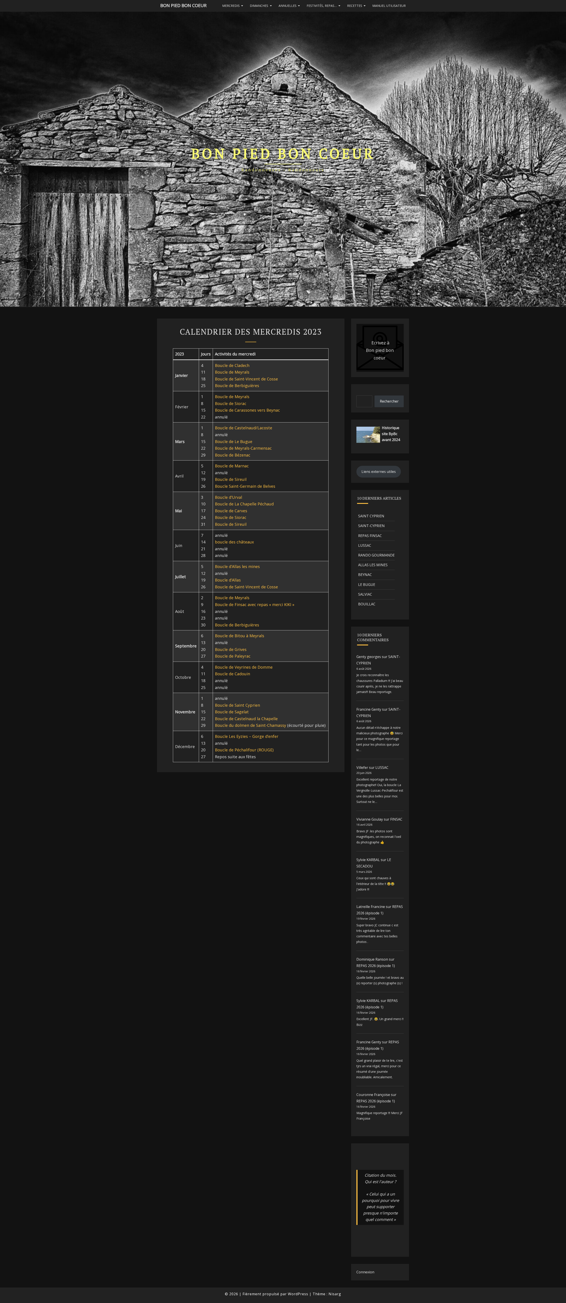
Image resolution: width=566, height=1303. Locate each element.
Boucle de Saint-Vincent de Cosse (246, 379)
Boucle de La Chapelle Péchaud (244, 504)
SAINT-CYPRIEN (371, 525)
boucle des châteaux (234, 542)
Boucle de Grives (231, 649)
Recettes (354, 6)
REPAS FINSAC (370, 535)
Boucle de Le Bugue (233, 441)
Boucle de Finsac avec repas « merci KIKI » (254, 604)
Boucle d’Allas (228, 580)
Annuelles (287, 6)
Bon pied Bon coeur (183, 5)
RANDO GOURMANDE (376, 555)
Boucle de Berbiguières (237, 385)
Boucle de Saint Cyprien (237, 705)
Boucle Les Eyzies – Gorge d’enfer (246, 736)
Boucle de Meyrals (232, 372)
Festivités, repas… (322, 6)
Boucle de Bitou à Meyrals (239, 635)
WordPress (298, 1293)
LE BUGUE (366, 584)
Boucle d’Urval (228, 497)
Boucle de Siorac (230, 403)
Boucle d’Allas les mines (237, 566)
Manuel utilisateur (389, 6)
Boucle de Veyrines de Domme (244, 667)
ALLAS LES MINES (373, 564)
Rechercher (389, 401)
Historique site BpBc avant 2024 (391, 433)
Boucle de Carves (231, 510)
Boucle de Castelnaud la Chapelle (246, 718)
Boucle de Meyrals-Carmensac (243, 448)
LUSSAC (364, 545)
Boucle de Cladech (232, 365)
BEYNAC (365, 574)
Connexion (365, 1272)
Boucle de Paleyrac (232, 656)
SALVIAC (365, 594)
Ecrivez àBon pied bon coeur (380, 350)
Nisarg (335, 1293)
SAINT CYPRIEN (371, 516)
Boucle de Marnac (232, 465)
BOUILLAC (366, 604)
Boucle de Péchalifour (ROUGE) (244, 749)
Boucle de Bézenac (232, 455)
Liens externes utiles (378, 471)
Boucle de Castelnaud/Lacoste (243, 427)
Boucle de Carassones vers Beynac (247, 410)
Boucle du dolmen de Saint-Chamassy (250, 725)
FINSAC (396, 819)
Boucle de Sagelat (232, 711)
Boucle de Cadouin (232, 673)
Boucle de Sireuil (231, 479)
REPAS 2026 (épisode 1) (375, 965)
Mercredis (231, 6)
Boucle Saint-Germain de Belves (245, 486)
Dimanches (259, 6)
